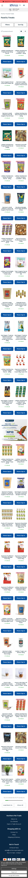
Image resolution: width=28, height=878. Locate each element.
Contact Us (14, 832)
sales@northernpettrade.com (14, 850)
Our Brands (14, 821)
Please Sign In (7, 61)
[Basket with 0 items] (24, 5)
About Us (14, 819)
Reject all (14, 872)
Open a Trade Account (14, 824)
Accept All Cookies (14, 875)
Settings (14, 868)
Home (3, 13)
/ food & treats (9, 13)
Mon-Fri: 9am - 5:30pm (14, 853)
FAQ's (14, 835)
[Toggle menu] (2, 5)
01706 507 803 (14, 848)
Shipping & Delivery (14, 837)
